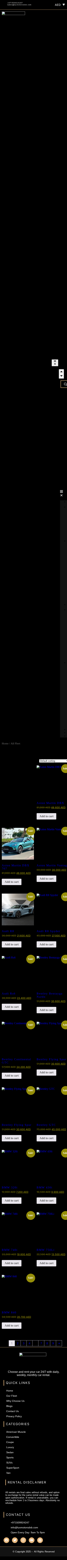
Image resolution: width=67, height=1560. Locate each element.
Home (5, 743)
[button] (62, 493)
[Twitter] (15, 1540)
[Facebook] (6, 1540)
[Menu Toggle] (55, 362)
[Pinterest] (40, 1540)
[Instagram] (23, 1540)
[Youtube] (31, 1540)
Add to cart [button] (46, 816)
